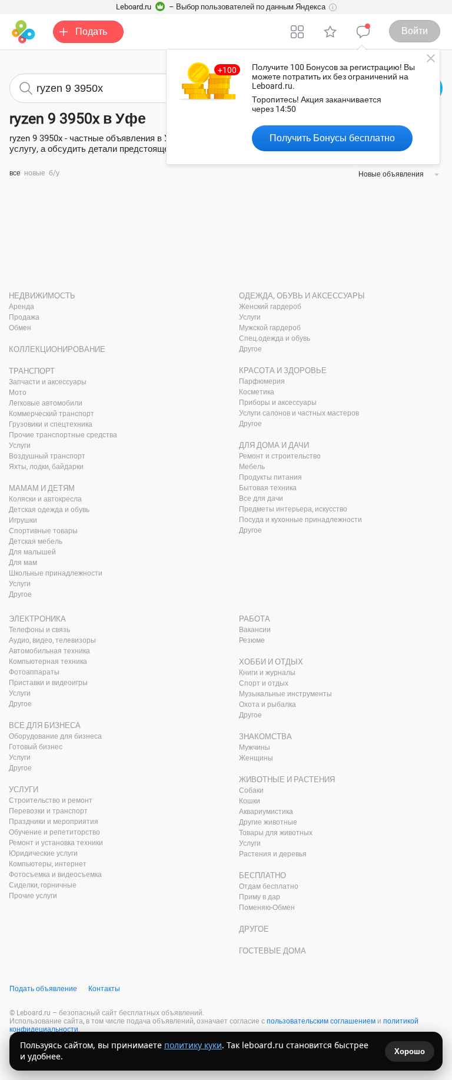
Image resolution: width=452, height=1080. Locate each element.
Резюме (252, 640)
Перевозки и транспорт (48, 811)
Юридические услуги (43, 853)
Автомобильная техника (49, 651)
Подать (91, 31)
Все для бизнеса (45, 725)
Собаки (251, 790)
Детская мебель (35, 541)
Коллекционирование (57, 349)
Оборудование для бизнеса (55, 736)
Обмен (20, 328)
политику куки (193, 1045)
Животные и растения (287, 779)
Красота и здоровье (283, 370)
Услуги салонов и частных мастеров (299, 413)
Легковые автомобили (45, 403)
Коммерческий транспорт (51, 414)
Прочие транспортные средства (63, 435)
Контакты (104, 989)
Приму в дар (259, 897)
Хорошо (409, 1051)
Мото (17, 392)
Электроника (37, 618)
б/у (54, 173)
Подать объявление (43, 989)
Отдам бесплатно (268, 886)
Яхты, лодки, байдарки (46, 467)
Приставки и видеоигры (48, 683)
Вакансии (255, 630)
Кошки (249, 801)
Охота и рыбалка (267, 704)
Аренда (21, 307)
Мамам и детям (42, 488)
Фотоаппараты (34, 672)
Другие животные (268, 822)
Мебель (252, 467)
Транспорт (32, 371)
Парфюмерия (262, 381)
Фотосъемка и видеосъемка (55, 874)
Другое (20, 594)
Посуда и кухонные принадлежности (300, 520)
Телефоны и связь (39, 630)
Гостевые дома (272, 950)
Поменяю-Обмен (267, 907)
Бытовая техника (268, 488)
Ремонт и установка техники (56, 843)
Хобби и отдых (271, 661)
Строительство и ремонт (50, 800)
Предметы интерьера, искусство (293, 509)
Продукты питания (270, 477)
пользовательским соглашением (321, 1021)
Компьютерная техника (48, 661)
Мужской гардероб (270, 328)
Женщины (256, 758)
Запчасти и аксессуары (48, 382)
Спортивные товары (43, 531)
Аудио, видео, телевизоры (52, 640)
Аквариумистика (266, 811)
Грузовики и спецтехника (50, 424)
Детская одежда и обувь (49, 510)
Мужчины (254, 747)
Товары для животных (276, 833)
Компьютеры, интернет (48, 864)
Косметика (256, 392)
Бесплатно (262, 875)
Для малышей (32, 552)
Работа (254, 618)
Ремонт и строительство (280, 456)
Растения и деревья (273, 854)
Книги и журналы (267, 673)
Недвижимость (42, 295)
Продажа (24, 317)
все (15, 173)
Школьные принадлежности (55, 573)
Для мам (23, 563)
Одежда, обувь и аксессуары (302, 295)
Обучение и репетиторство (54, 832)
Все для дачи (261, 498)
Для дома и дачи (274, 445)
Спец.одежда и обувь (274, 338)
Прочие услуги (33, 896)
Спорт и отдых (263, 683)
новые (34, 173)
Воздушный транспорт (47, 456)
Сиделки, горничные (43, 885)
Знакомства (265, 736)
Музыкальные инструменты (285, 694)
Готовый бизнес (35, 747)
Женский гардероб (270, 307)
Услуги (20, 445)
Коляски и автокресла (45, 499)
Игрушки (23, 520)
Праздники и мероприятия (53, 822)
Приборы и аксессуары (278, 402)
